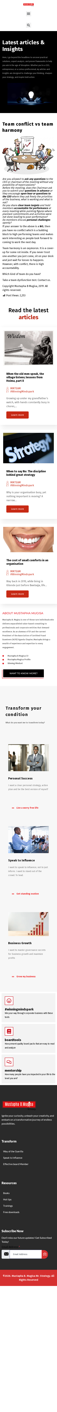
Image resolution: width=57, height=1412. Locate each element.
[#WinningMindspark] (9, 1000)
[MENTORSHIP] (9, 1062)
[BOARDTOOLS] (9, 1031)
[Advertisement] (28, 1319)
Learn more (17, 414)
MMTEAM (15, 388)
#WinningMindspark (22, 391)
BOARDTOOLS (13, 1040)
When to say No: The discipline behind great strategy (26, 473)
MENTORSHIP (13, 1070)
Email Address (11, 1247)
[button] (28, 13)
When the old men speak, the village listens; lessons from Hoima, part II (25, 377)
